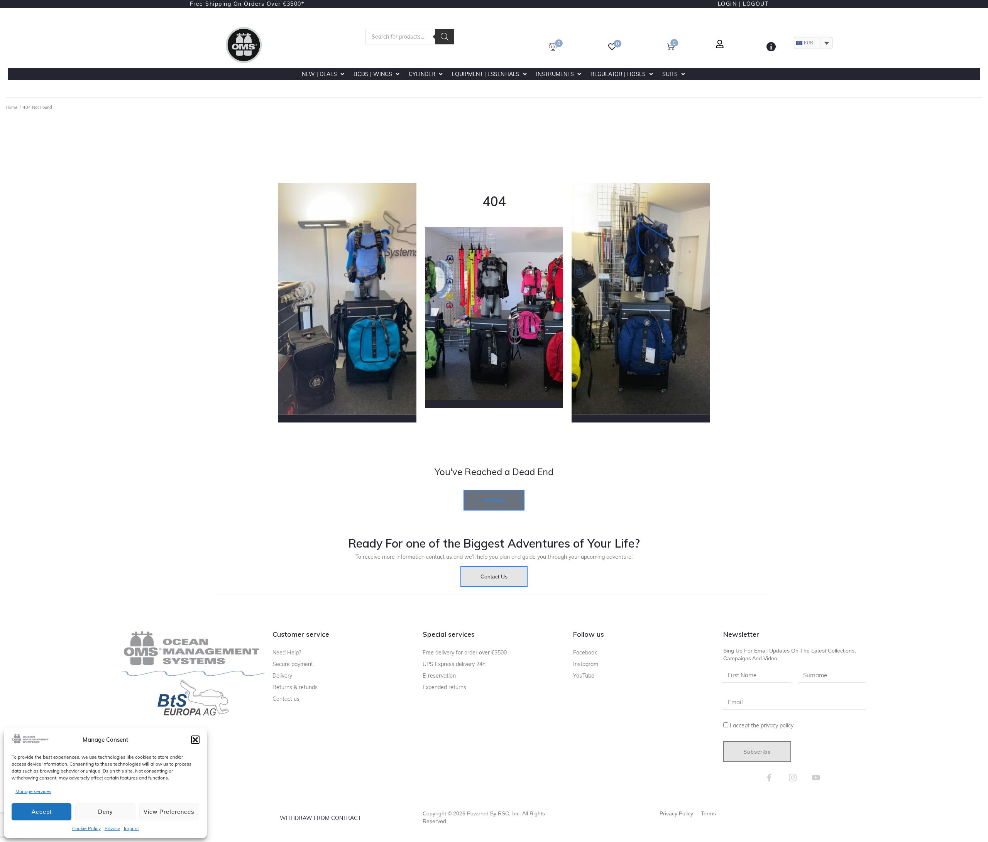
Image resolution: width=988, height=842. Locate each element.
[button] (195, 740)
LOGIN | (729, 3)
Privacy (112, 828)
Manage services (33, 791)
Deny (105, 811)
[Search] (444, 36)
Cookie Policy (86, 828)
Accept (42, 811)
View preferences (169, 811)
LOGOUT (755, 3)
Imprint (131, 828)
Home (11, 107)
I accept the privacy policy (761, 725)
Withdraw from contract (320, 818)
